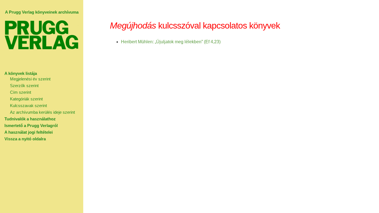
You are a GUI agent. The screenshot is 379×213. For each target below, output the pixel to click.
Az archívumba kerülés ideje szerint (42, 112)
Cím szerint (20, 92)
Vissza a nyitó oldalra (25, 138)
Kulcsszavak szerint (28, 105)
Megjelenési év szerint (30, 79)
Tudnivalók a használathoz (30, 118)
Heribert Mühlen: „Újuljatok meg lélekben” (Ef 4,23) (171, 41)
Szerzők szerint (24, 85)
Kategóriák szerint (26, 99)
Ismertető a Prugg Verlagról (31, 125)
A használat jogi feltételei (28, 132)
